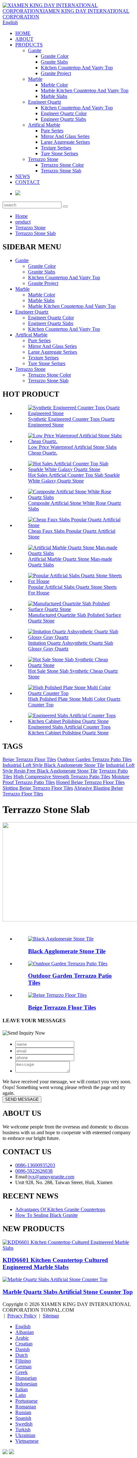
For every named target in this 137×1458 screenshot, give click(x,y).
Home (21, 216)
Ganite (34, 50)
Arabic (22, 1338)
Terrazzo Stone (43, 159)
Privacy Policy (22, 1315)
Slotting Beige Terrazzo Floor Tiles (38, 788)
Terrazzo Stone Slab (61, 170)
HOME (23, 33)
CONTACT (27, 182)
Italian (21, 1389)
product (23, 222)
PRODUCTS (29, 44)
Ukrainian (25, 1435)
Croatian (23, 1343)
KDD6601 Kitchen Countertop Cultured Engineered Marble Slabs (55, 1263)
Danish (22, 1349)
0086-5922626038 (34, 1171)
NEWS (22, 176)
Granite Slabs (54, 62)
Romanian (25, 1406)
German (23, 1366)
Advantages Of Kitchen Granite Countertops (60, 1209)
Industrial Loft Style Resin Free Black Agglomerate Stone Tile (68, 768)
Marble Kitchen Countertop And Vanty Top (84, 90)
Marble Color (54, 84)
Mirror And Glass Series (65, 136)
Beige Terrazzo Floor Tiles (29, 759)
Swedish (23, 1424)
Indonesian (26, 1383)
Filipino (23, 1361)
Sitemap (51, 1315)
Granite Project (56, 73)
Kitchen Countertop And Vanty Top (77, 67)
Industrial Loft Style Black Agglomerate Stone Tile (54, 765)
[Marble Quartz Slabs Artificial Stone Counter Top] (55, 1279)
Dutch (21, 1355)
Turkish (23, 1429)
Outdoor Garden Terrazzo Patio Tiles (94, 759)
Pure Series (52, 130)
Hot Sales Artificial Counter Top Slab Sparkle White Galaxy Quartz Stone (74, 477)
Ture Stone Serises (59, 153)
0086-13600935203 (35, 1165)
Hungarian (26, 1378)
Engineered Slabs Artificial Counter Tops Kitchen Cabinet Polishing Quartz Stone (69, 729)
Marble (35, 79)
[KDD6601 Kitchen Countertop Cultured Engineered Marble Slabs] (68, 1248)
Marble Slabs (54, 96)
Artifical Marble (44, 125)
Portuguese (26, 1401)
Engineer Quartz (44, 102)
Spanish (23, 1418)
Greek (21, 1372)
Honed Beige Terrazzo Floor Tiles (90, 782)
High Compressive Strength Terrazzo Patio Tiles (61, 776)
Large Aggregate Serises (65, 142)
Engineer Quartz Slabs (63, 119)
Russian (23, 1412)
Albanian (24, 1332)
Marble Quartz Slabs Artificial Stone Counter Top (68, 1291)
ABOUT (24, 39)
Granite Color (54, 56)
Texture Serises (56, 147)
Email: (21, 1176)
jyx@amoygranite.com (51, 1176)
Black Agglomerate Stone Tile (66, 951)
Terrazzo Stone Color (62, 165)
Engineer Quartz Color (64, 113)
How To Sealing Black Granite (46, 1215)
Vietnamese (27, 1441)
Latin (20, 1395)
